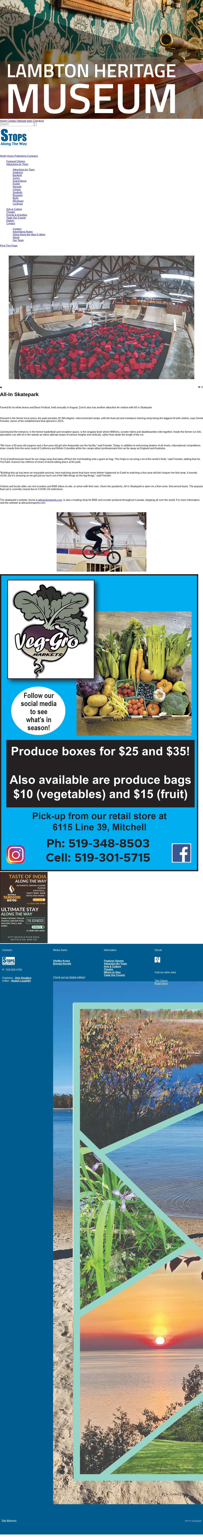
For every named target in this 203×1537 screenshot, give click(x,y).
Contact (11, 120)
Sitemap (21, 120)
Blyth (15, 198)
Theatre (10, 212)
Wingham (18, 201)
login (29, 120)
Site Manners (9, 1520)
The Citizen (161, 980)
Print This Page (8, 245)
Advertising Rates (23, 231)
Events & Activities (16, 215)
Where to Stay (112, 972)
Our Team (18, 240)
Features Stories (114, 960)
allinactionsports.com (50, 500)
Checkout (38, 120)
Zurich (16, 178)
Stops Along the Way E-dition (29, 234)
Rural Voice (161, 983)
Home (3, 120)
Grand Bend (19, 181)
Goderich (18, 172)
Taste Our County (16, 217)
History (10, 220)
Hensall (17, 186)
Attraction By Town (115, 963)
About (16, 237)
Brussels (18, 195)
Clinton (17, 189)
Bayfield (17, 175)
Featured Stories (15, 161)
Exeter (16, 184)
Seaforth (17, 192)
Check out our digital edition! (69, 977)
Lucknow (18, 203)
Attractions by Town (17, 164)
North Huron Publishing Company (19, 156)
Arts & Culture (14, 209)
